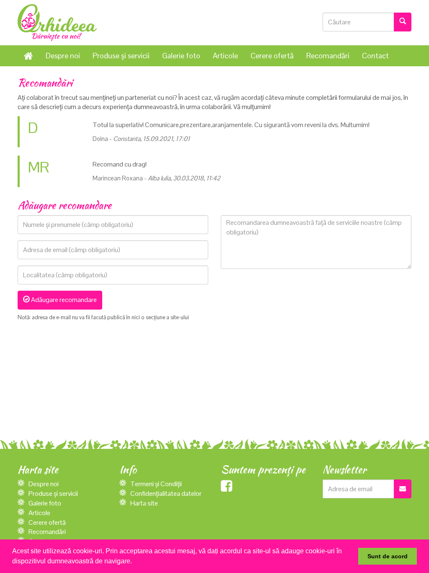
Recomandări (327, 55)
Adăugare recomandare (63, 299)
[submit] (402, 488)
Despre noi (63, 55)
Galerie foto (181, 55)
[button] (135, 562)
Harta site (144, 503)
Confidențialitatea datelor (166, 493)
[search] (402, 22)
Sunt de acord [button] (387, 556)
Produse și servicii (121, 55)
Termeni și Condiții (156, 483)
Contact (375, 55)
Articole (225, 55)
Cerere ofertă (272, 55)
